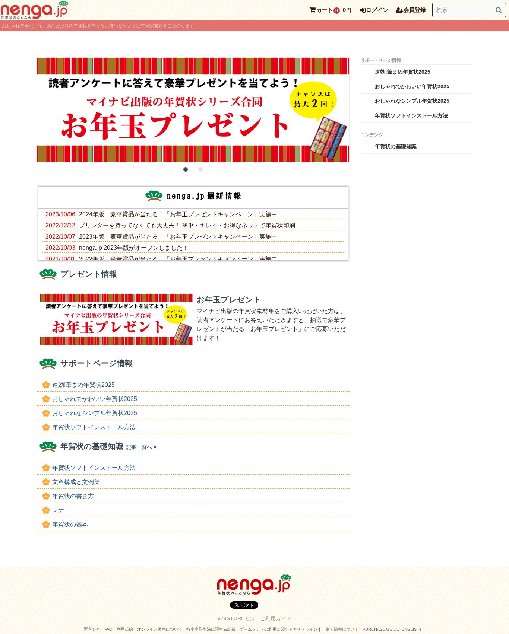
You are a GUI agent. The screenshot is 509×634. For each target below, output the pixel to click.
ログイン (377, 10)
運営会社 (92, 629)
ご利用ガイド (275, 618)
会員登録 (415, 10)
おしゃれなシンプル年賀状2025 (94, 413)
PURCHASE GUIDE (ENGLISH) (392, 629)
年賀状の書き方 (73, 496)
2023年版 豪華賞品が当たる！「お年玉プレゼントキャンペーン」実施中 (178, 236)
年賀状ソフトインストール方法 (94, 427)
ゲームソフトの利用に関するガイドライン (278, 629)
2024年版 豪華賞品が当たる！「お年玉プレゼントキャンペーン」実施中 (178, 214)
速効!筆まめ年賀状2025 (83, 385)
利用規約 (125, 629)
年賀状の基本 (70, 524)
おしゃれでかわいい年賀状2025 (94, 399)
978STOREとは (236, 618)
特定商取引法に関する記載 (210, 629)
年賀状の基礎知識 (396, 146)
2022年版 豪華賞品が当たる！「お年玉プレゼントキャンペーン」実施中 (178, 259)
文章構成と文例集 (76, 482)
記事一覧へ (139, 447)
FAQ (108, 629)
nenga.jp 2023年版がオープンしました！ (134, 248)
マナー (61, 510)
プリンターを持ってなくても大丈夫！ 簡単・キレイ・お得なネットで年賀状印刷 (187, 225)
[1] (185, 169)
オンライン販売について (159, 629)
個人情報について (342, 629)
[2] (200, 169)
